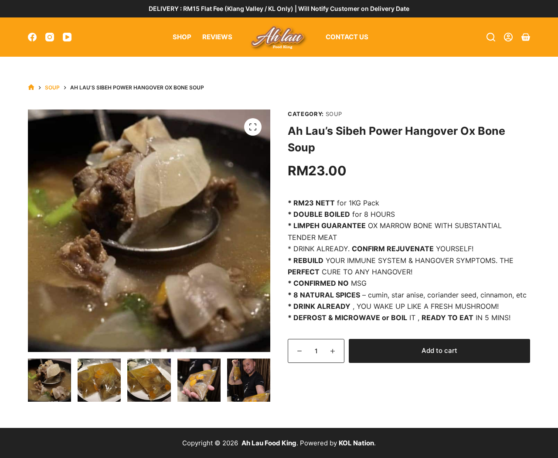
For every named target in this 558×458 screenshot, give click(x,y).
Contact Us (347, 37)
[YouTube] (67, 37)
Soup (334, 113)
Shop (182, 37)
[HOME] (31, 87)
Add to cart (439, 350)
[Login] (508, 37)
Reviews (217, 37)
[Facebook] (32, 37)
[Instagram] (49, 37)
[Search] (491, 37)
